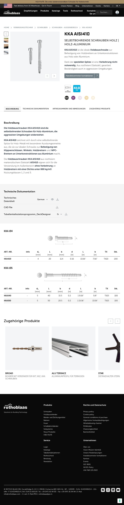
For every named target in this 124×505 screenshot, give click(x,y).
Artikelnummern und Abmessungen (69, 109)
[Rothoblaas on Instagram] (113, 490)
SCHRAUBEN (42, 27)
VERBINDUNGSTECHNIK (23, 27)
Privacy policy (88, 412)
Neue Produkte (49, 432)
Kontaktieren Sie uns (93, 12)
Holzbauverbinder (50, 414)
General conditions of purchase (95, 417)
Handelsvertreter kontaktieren (94, 456)
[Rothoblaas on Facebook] (103, 490)
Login (46, 447)
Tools (65, 11)
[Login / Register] (117, 12)
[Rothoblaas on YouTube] (118, 490)
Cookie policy (88, 414)
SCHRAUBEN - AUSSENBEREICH (65, 27)
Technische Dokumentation (36, 109)
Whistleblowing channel (92, 423)
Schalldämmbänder (51, 426)
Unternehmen (87, 6)
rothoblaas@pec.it (45, 494)
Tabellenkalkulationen (52, 453)
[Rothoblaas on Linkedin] (108, 490)
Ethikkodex (87, 426)
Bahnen (46, 420)
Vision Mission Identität (92, 450)
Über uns (86, 447)
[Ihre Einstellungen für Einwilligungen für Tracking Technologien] (119, 500)
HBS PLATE (48, 435)
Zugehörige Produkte (99, 109)
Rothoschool (49, 456)
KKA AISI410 (87, 27)
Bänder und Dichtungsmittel (54, 417)
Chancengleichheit (90, 429)
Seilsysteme (48, 429)
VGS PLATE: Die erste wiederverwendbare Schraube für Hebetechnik (62, 2)
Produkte (44, 11)
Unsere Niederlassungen (92, 453)
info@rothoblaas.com (12, 494)
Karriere (107, 6)
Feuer (46, 423)
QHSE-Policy (88, 467)
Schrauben (48, 412)
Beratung (47, 458)
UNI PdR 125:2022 (90, 470)
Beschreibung (12, 109)
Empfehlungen (31, 11)
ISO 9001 (87, 464)
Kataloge (47, 450)
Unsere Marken (67, 6)
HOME (6, 27)
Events (98, 6)
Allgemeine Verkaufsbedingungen (96, 420)
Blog (77, 6)
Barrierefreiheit (89, 432)
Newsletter (48, 461)
